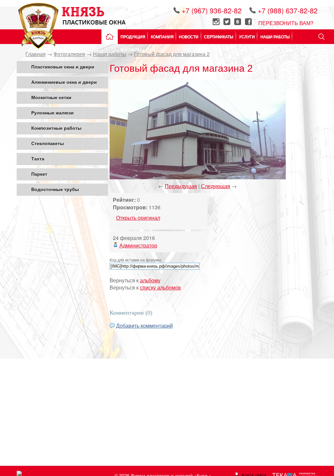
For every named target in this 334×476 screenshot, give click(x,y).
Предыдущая (181, 186)
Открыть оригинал (138, 217)
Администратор (138, 245)
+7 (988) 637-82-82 (288, 10)
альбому (150, 280)
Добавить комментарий (144, 325)
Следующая (215, 186)
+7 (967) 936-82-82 (213, 10)
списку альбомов (160, 287)
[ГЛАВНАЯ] (109, 36)
